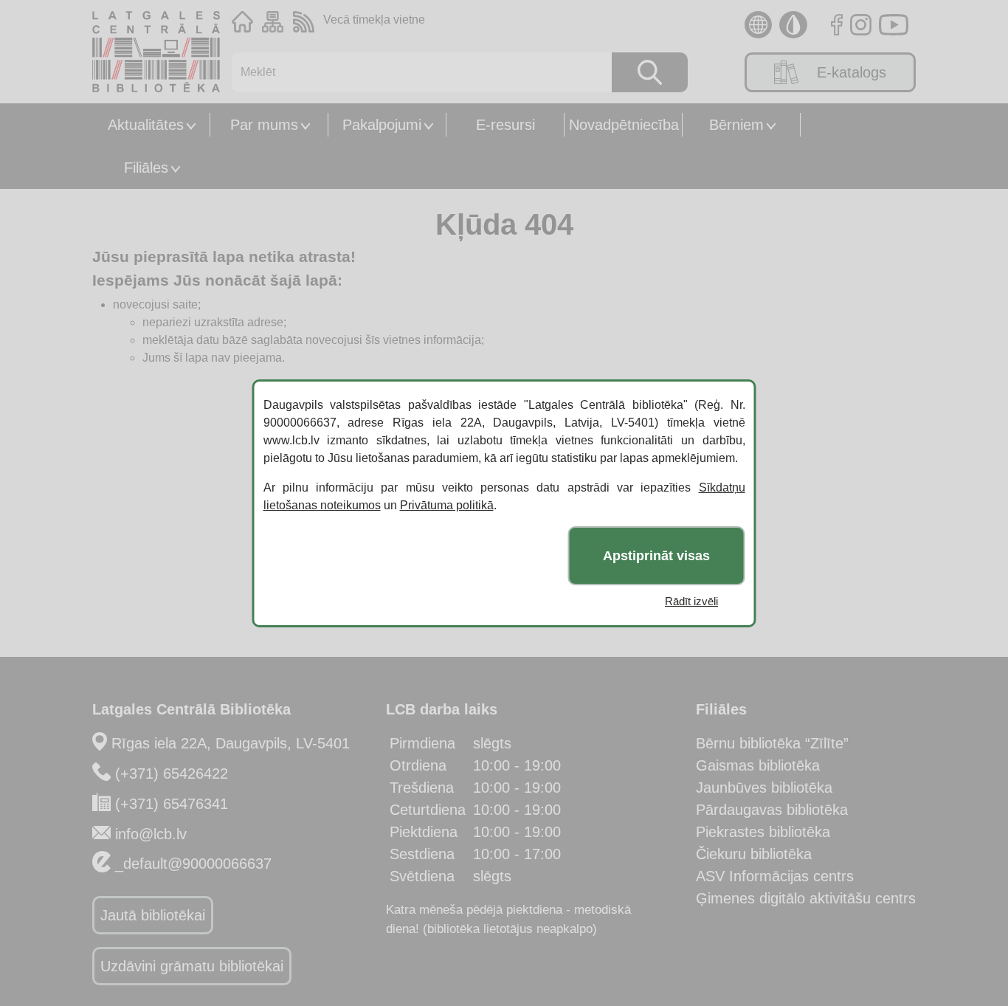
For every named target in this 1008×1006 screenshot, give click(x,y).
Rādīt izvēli (691, 601)
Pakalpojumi (381, 125)
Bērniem (736, 125)
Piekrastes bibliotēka (763, 832)
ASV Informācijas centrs (775, 876)
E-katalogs (851, 72)
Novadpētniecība (624, 125)
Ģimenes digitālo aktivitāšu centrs (806, 898)
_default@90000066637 (193, 863)
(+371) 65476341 (171, 804)
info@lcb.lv (151, 834)
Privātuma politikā (447, 505)
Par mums (264, 125)
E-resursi (505, 125)
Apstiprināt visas (656, 555)
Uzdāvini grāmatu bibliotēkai (191, 966)
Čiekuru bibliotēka (754, 854)
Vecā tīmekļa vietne (374, 19)
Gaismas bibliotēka (758, 765)
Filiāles (146, 167)
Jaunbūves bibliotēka (764, 787)
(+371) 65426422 (171, 773)
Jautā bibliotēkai (152, 915)
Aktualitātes (146, 125)
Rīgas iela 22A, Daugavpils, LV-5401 (230, 743)
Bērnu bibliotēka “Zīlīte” (772, 743)
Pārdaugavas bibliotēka (772, 810)
